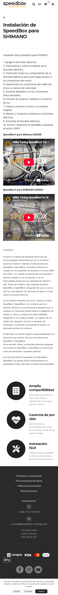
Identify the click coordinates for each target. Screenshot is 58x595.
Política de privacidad (29, 485)
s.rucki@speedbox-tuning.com (29, 524)
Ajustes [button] (17, 591)
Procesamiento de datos (29, 480)
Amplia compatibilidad (41, 388)
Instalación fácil (38, 446)
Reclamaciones (29, 491)
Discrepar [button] (28, 591)
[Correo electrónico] (29, 518)
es (40, 5)
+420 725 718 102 (29, 511)
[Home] (14, 4)
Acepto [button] (41, 591)
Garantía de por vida (42, 417)
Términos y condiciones (29, 476)
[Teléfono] (29, 506)
